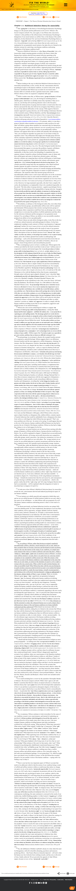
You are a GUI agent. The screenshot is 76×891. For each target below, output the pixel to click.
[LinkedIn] (41, 883)
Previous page (48, 17)
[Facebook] (29, 883)
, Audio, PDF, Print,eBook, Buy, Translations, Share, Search (38, 14)
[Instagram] (34, 883)
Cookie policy (61, 879)
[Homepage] (12, 4)
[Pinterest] (36, 883)
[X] (32, 882)
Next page (57, 17)
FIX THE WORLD (39, 3)
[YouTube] (39, 883)
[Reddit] (44, 883)
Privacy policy (53, 879)
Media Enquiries (68, 879)
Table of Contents (23, 17)
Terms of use (46, 879)
